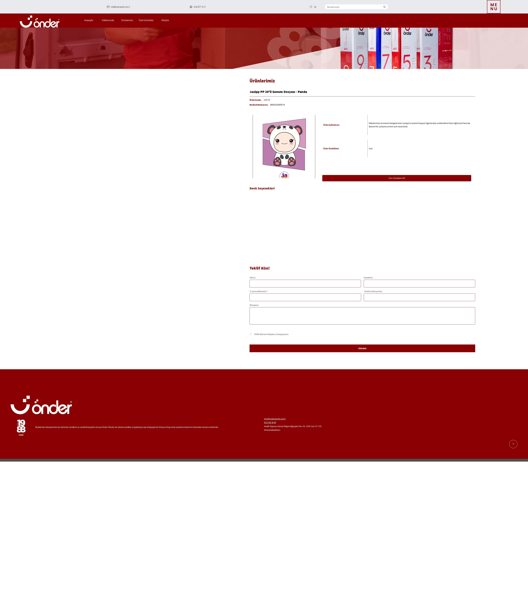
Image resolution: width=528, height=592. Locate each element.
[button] (127, 20)
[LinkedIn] (315, 6)
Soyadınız (368, 277)
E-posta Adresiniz (258, 291)
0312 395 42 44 (270, 422)
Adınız (252, 277)
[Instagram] (310, 6)
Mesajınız (254, 305)
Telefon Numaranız (373, 291)
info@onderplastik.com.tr (275, 419)
